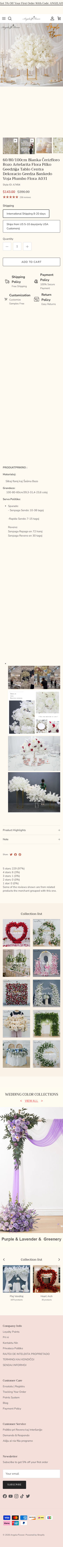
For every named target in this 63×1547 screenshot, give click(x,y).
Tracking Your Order (14, 1392)
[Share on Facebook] (15, 854)
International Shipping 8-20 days (26, 213)
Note (5, 839)
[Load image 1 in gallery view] (31, 54)
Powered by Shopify (35, 1534)
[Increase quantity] (27, 246)
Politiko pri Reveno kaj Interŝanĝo (22, 1429)
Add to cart (31, 262)
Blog (5, 1403)
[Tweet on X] (11, 854)
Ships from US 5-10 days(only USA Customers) (27, 226)
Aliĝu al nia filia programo (18, 1441)
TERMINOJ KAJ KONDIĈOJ (18, 1359)
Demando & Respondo (16, 1435)
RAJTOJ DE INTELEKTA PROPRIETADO (26, 1354)
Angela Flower (17, 1534)
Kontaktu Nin (10, 1343)
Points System (11, 1397)
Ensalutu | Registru (14, 1386)
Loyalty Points (11, 1332)
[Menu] (4, 18)
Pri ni (6, 1337)
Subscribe (14, 1484)
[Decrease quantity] (7, 246)
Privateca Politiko (13, 1348)
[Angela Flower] (31, 18)
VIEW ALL (31, 1100)
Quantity (8, 239)
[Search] (11, 18)
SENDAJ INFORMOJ (14, 1365)
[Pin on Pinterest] (20, 854)
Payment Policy (12, 1408)
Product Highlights (14, 830)
